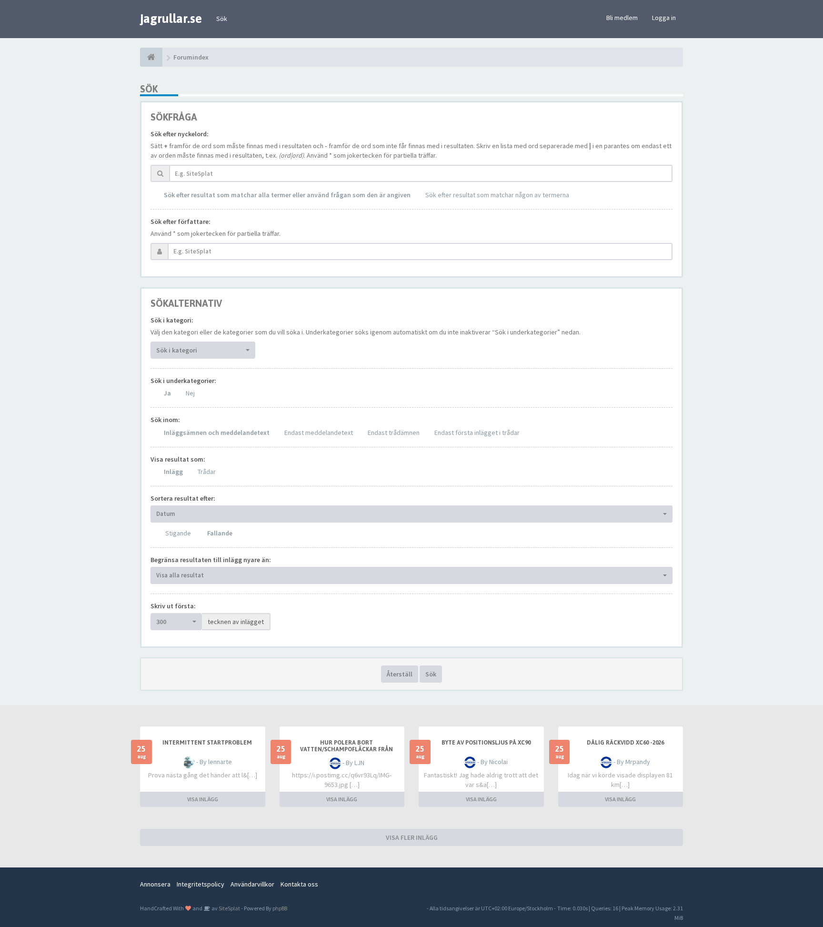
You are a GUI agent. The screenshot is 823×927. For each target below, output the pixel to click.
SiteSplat (229, 908)
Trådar (207, 471)
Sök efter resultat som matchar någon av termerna (497, 195)
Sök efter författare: (181, 221)
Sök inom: (165, 419)
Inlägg (173, 471)
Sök (221, 18)
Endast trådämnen (394, 432)
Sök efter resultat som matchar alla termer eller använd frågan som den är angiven (287, 195)
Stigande (178, 533)
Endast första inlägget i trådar (477, 432)
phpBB (279, 908)
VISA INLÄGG (202, 799)
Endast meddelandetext (318, 432)
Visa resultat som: (178, 459)
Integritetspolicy (200, 884)
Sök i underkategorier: (183, 380)
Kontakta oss (299, 884)
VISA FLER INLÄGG (412, 837)
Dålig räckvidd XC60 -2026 (625, 742)
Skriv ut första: (173, 606)
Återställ (399, 674)
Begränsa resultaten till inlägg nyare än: (211, 559)
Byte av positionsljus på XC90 (486, 742)
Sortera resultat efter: (183, 498)
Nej (190, 393)
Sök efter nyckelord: (180, 134)
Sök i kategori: (172, 320)
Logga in (664, 17)
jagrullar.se (171, 18)
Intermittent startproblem (207, 742)
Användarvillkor (252, 884)
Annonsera (155, 884)
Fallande (219, 533)
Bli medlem (622, 17)
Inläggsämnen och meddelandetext (217, 432)
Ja (167, 393)
